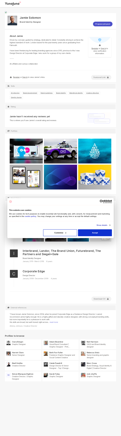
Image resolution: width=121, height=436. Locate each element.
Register (95, 48)
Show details (102, 225)
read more (54, 322)
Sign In (103, 48)
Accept (95, 233)
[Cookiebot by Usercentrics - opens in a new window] (101, 201)
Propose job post (102, 24)
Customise (58, 233)
